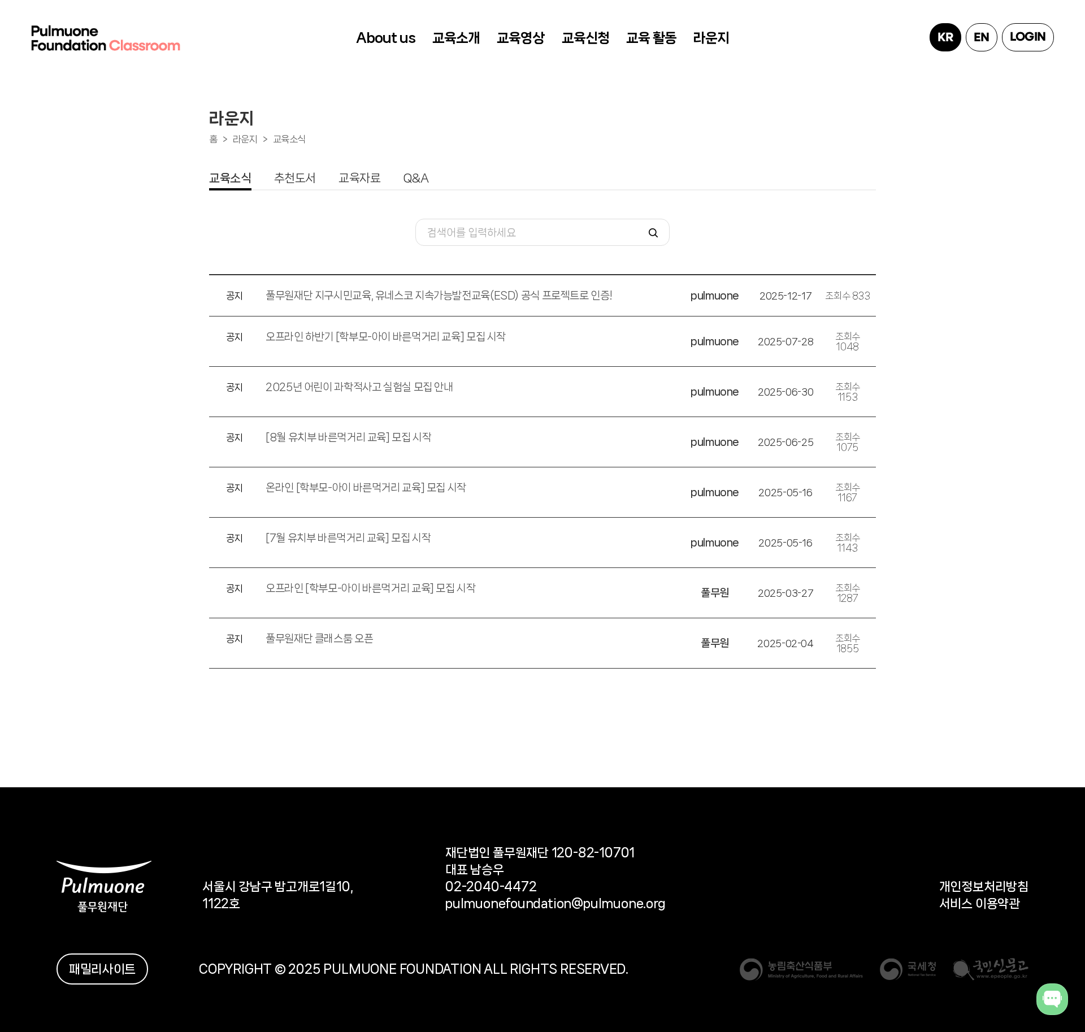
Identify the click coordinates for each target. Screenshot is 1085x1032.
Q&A (416, 178)
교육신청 (585, 38)
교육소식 (289, 139)
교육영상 (520, 38)
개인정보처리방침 (983, 886)
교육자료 (359, 178)
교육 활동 (651, 38)
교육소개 (456, 38)
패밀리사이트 (102, 968)
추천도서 (295, 178)
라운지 (711, 38)
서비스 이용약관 (979, 903)
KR (945, 38)
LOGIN (1028, 37)
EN (981, 38)
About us (385, 38)
